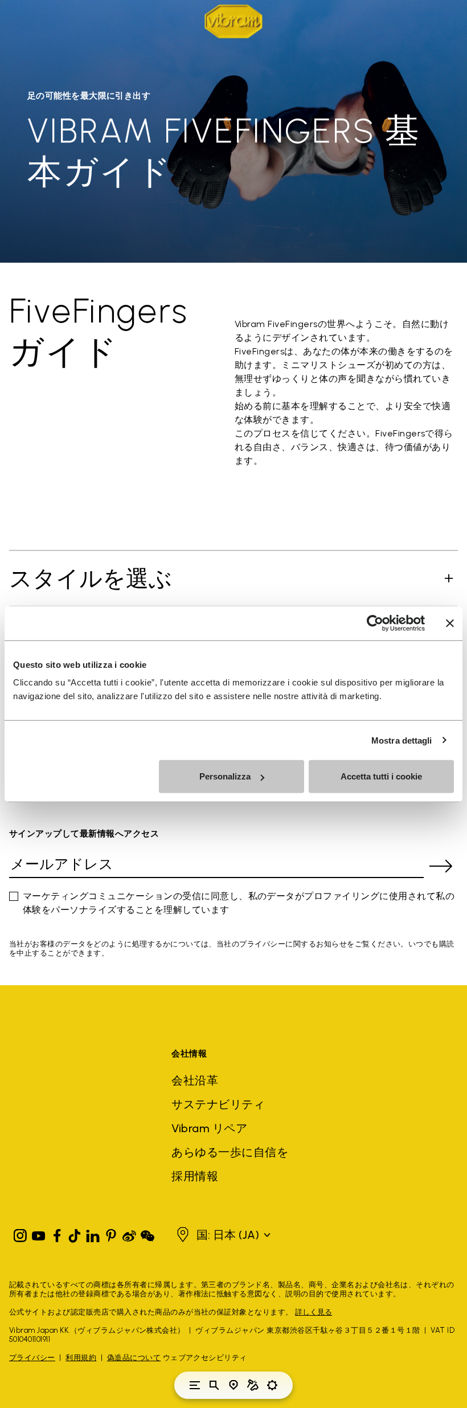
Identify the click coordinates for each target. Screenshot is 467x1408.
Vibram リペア (209, 1128)
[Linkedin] (93, 1233)
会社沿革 (194, 1080)
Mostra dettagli (401, 740)
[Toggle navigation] (195, 1385)
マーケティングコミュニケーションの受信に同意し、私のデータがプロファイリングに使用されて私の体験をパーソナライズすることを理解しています (238, 903)
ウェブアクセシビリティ (205, 1357)
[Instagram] (20, 1233)
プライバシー (32, 1357)
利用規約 (80, 1357)
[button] (229, 1234)
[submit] (441, 866)
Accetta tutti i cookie (381, 776)
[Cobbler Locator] (253, 1385)
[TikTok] (74, 1233)
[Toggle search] (214, 1385)
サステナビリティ (218, 1104)
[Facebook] (57, 1233)
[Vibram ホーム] (233, 21)
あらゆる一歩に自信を (229, 1152)
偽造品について (134, 1357)
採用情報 (194, 1176)
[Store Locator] (233, 1385)
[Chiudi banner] (450, 623)
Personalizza (225, 776)
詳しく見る (313, 1312)
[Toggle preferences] (272, 1385)
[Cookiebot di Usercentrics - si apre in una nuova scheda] (375, 622)
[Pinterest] (111, 1233)
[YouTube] (39, 1233)
